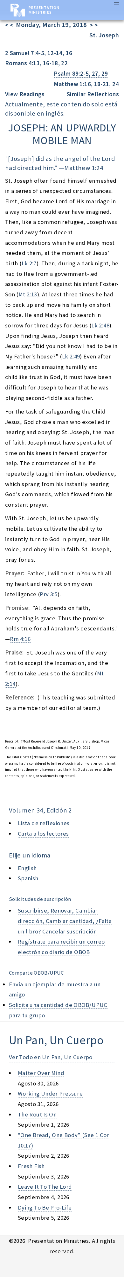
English (27, 868)
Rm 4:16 (20, 638)
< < (10, 25)
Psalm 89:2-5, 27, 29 (81, 73)
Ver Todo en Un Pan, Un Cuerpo (51, 1057)
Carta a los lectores (43, 833)
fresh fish (31, 1166)
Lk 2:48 (100, 325)
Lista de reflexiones (43, 823)
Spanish (28, 878)
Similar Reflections (93, 94)
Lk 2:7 (29, 263)
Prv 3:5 (49, 594)
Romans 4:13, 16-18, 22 (36, 63)
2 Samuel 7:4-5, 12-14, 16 (38, 53)
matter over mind (41, 1073)
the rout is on (37, 1114)
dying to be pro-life (45, 1207)
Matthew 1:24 (83, 168)
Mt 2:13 (27, 294)
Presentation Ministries (44, 10)
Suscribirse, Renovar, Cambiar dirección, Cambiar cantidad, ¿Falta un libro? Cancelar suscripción (65, 921)
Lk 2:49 (71, 356)
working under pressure (50, 1093)
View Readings (25, 94)
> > (92, 25)
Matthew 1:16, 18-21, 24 (86, 84)
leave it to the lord (45, 1186)
